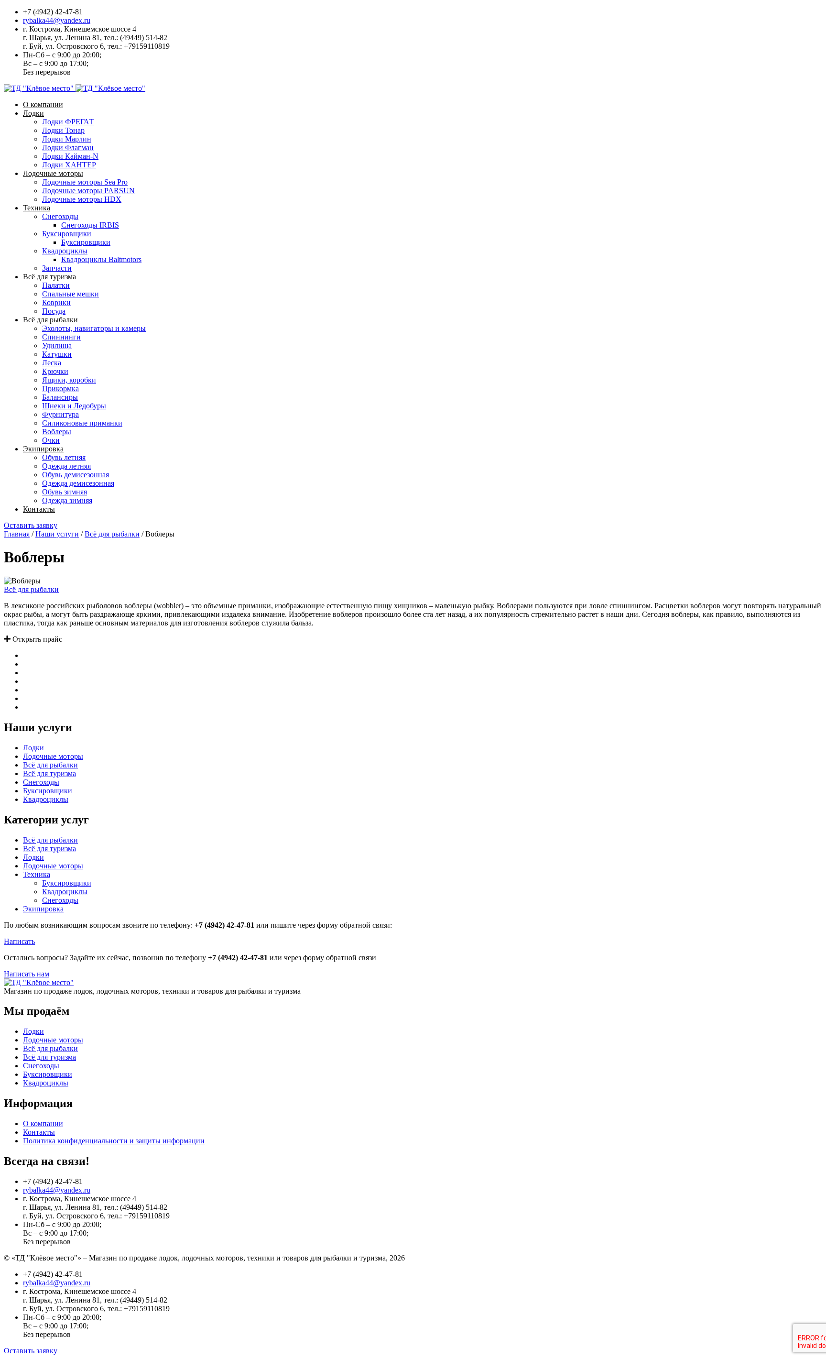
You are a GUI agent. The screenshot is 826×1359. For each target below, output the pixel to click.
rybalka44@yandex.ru (56, 20)
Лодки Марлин (66, 139)
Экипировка (43, 449)
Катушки (57, 354)
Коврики (56, 302)
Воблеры (56, 431)
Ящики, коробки (69, 380)
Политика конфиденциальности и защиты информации (114, 1141)
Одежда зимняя (67, 500)
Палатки (56, 285)
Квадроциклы (64, 251)
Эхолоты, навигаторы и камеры (94, 328)
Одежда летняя (66, 466)
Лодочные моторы (53, 173)
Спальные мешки (70, 294)
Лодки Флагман (68, 147)
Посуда (53, 311)
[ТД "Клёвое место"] (74, 88)
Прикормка (60, 388)
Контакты (39, 509)
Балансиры (60, 397)
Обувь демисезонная (75, 475)
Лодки (33, 113)
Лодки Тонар (63, 130)
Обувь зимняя (64, 492)
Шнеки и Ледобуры (74, 406)
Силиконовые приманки (82, 423)
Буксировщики (66, 234)
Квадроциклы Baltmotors (101, 259)
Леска (51, 363)
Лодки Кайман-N (70, 156)
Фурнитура (60, 414)
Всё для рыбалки (50, 320)
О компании (43, 104)
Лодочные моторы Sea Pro (85, 182)
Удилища (57, 345)
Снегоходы (60, 216)
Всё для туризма (49, 277)
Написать (19, 941)
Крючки (55, 371)
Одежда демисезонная (78, 483)
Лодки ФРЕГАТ (68, 122)
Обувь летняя (64, 457)
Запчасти (57, 268)
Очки (51, 440)
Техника (36, 208)
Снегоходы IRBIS (90, 225)
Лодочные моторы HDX (81, 199)
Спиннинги (61, 337)
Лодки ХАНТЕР (69, 165)
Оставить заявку (30, 525)
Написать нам (26, 974)
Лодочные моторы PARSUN (88, 190)
